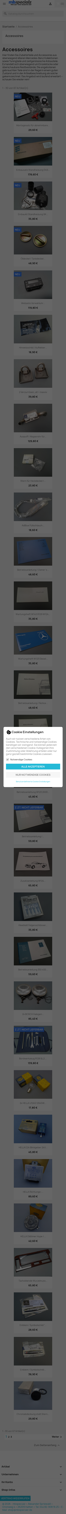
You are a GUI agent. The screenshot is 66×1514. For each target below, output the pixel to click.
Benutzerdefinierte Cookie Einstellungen (33, 781)
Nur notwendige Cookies (33, 774)
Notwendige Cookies (21, 759)
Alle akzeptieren (33, 766)
